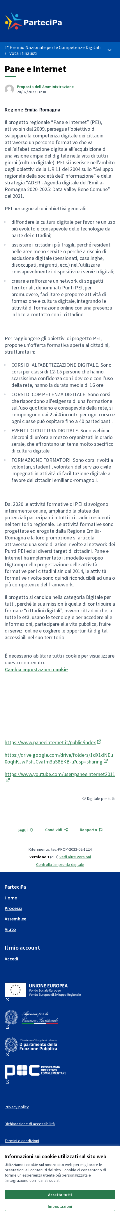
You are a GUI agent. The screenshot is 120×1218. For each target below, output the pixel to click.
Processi (13, 908)
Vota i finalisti (23, 53)
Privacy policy (17, 1106)
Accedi (11, 959)
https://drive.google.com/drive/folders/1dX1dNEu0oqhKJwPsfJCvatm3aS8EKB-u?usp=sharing (59, 758)
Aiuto (10, 929)
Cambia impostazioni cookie (36, 669)
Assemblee (15, 919)
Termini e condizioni (22, 1140)
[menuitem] (60, 898)
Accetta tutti (60, 1194)
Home (11, 898)
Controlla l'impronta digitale (60, 864)
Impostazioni (60, 1206)
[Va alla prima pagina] (46, 21)
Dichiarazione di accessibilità (30, 1123)
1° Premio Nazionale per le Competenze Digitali (52, 47)
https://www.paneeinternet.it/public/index (53, 742)
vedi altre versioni (75, 856)
